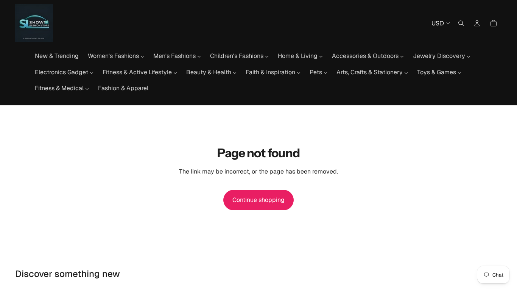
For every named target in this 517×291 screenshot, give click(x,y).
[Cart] (493, 23)
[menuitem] (56, 56)
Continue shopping (258, 200)
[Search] (461, 23)
